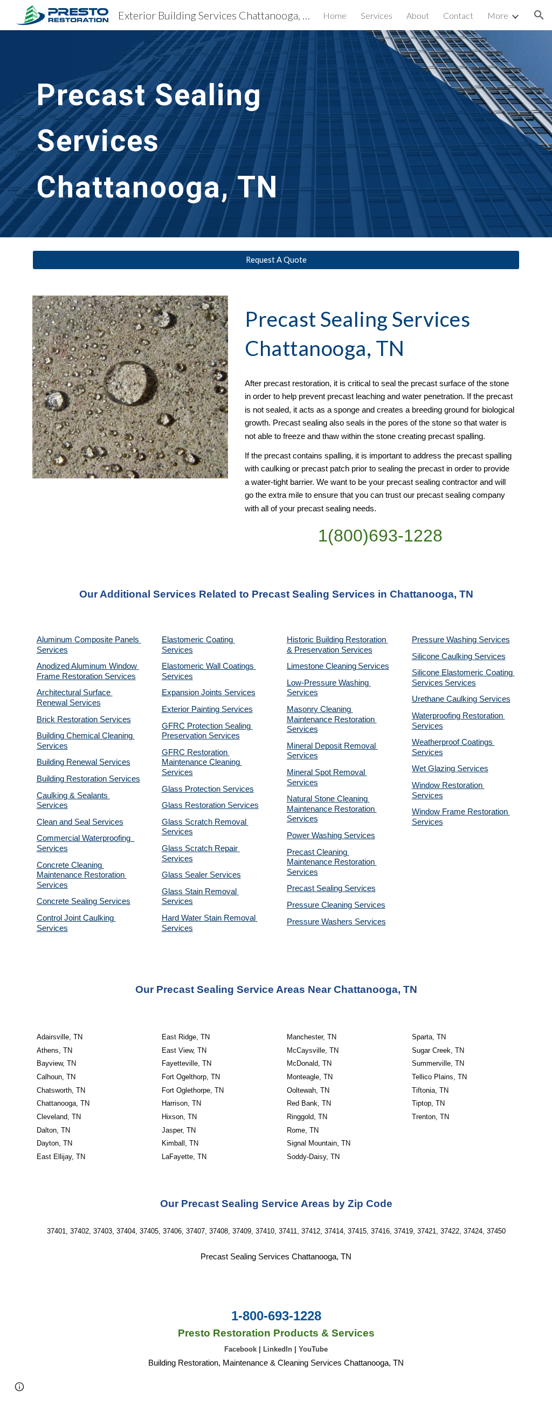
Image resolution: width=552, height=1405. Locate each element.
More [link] (497, 15)
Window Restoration (448, 785)
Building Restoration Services (88, 779)
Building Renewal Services (83, 762)
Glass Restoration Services (210, 805)
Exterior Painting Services (207, 709)
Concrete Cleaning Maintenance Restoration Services (82, 875)
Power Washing (315, 835)
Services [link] (376, 15)
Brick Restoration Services (84, 719)
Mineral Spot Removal (327, 772)
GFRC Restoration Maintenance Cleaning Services (202, 762)
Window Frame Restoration (461, 811)
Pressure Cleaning (320, 905)
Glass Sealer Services (201, 875)
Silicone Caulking (443, 656)
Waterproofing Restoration (458, 715)
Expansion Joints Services (209, 692)
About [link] (417, 15)
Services (373, 666)
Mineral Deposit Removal (332, 746)
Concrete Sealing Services (83, 901)
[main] (192, 133)
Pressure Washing (445, 639)
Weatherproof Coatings (453, 742)
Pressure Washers (321, 921)
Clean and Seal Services (80, 822)
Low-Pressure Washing (329, 682)
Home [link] (335, 15)
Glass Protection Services (208, 789)
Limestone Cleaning (321, 666)
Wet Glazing (434, 768)
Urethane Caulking (445, 699)
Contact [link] (458, 15)
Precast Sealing (315, 888)
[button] (539, 15)
